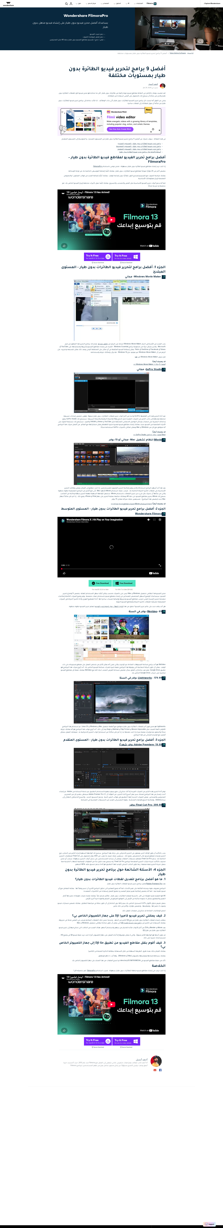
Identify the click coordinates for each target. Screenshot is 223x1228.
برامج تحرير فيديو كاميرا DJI (131, 923)
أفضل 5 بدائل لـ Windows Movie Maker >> (149, 365)
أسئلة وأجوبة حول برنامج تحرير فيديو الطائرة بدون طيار (140, 152)
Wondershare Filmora (148, 514)
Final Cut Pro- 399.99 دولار (146, 805)
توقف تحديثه (103, 344)
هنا (136, 357)
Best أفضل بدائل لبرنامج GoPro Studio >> (149, 435)
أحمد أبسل (153, 85)
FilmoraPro (97, 167)
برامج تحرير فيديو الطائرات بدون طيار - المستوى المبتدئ (139, 144)
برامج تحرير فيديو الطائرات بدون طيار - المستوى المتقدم (139, 149)
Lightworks (145, 678)
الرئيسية (190, 53)
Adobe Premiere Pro (154, 884)
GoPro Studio (154, 369)
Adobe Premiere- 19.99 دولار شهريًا (140, 745)
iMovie (158, 440)
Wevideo (152, 611)
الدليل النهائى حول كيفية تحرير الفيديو (109, 607)
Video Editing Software (178, 53)
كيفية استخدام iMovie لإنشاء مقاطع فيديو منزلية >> (131, 504)
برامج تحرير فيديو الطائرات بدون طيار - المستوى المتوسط (138, 147)
